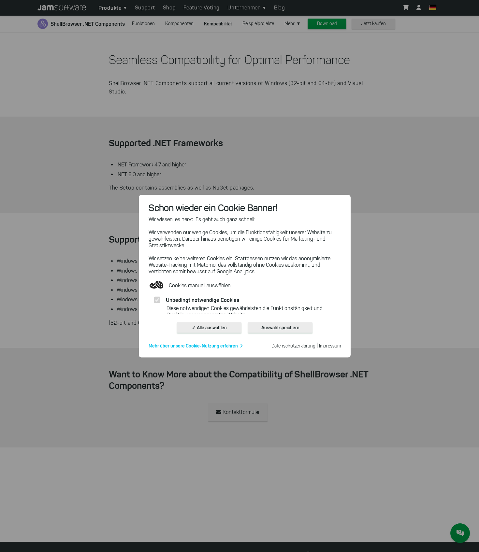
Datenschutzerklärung (293, 345)
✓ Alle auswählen (209, 327)
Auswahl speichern (280, 327)
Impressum (330, 345)
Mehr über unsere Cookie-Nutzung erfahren (193, 345)
